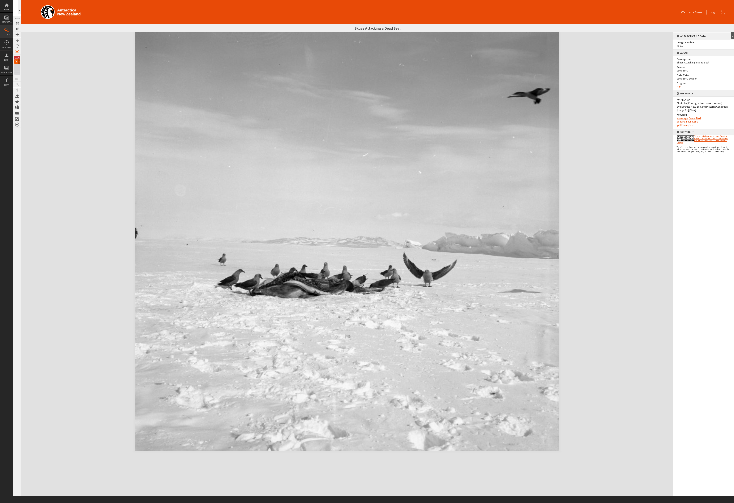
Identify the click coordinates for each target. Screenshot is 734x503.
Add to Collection (17, 102)
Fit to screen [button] (17, 29)
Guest (699, 12)
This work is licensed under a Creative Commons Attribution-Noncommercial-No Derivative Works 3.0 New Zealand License (702, 139)
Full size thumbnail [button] (17, 23)
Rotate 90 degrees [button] (17, 46)
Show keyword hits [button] (17, 84)
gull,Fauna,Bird (685, 125)
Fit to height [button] (17, 40)
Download (17, 96)
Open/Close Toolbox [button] (19, 7)
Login (6, 60)
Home (6, 9)
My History (7, 47)
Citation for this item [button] (17, 124)
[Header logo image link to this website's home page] (60, 6)
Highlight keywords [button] (17, 90)
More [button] (6, 85)
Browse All (7, 22)
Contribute (6, 72)
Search (6, 34)
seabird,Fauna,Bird (687, 121)
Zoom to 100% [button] (17, 52)
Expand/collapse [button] (732, 35)
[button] (17, 61)
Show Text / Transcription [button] (17, 79)
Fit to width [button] (17, 34)
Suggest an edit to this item (17, 119)
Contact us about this (17, 113)
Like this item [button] (17, 107)
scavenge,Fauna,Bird (689, 118)
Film (679, 86)
